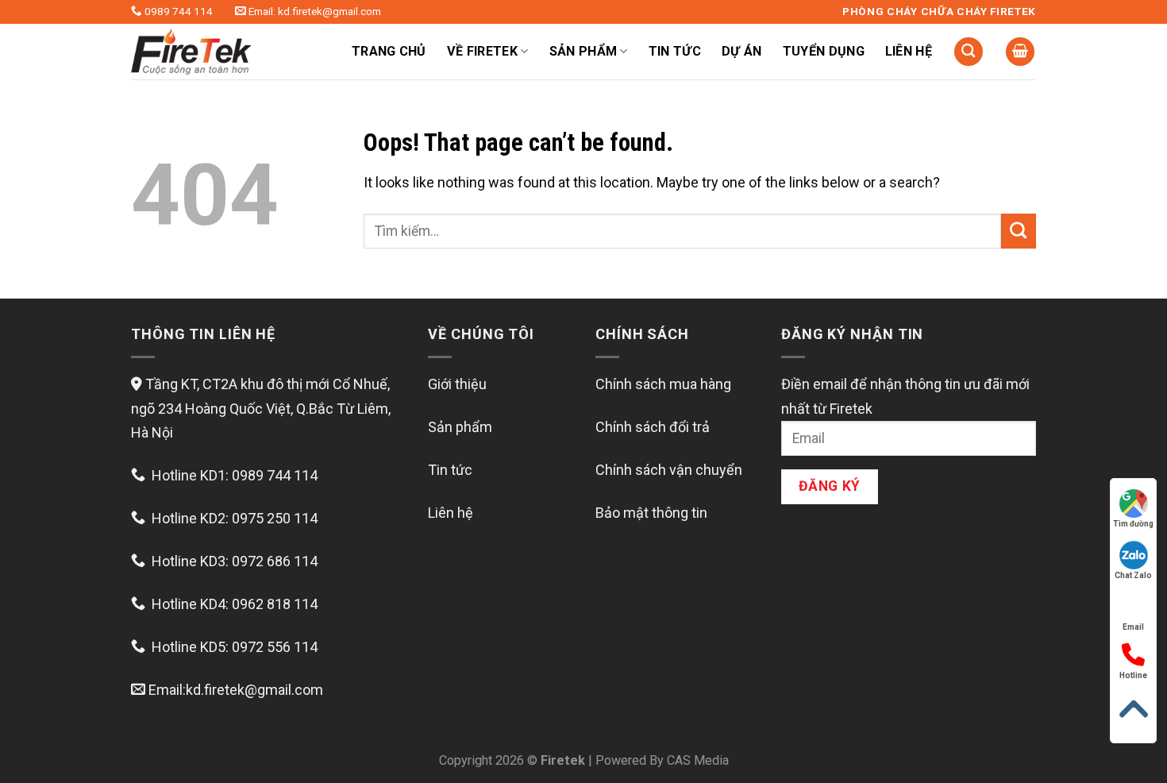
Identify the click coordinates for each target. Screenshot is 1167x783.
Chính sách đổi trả (652, 426)
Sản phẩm (460, 426)
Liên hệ (908, 51)
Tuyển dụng (824, 51)
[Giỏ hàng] (1020, 52)
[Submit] (1018, 231)
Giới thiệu (457, 384)
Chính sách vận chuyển (668, 469)
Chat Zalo (1133, 575)
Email (1133, 627)
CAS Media (698, 760)
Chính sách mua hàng (663, 384)
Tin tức (675, 51)
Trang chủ (389, 51)
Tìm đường (1133, 523)
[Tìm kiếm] (968, 52)
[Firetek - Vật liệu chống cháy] (222, 51)
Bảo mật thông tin (651, 512)
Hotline (1133, 675)
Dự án (742, 51)
